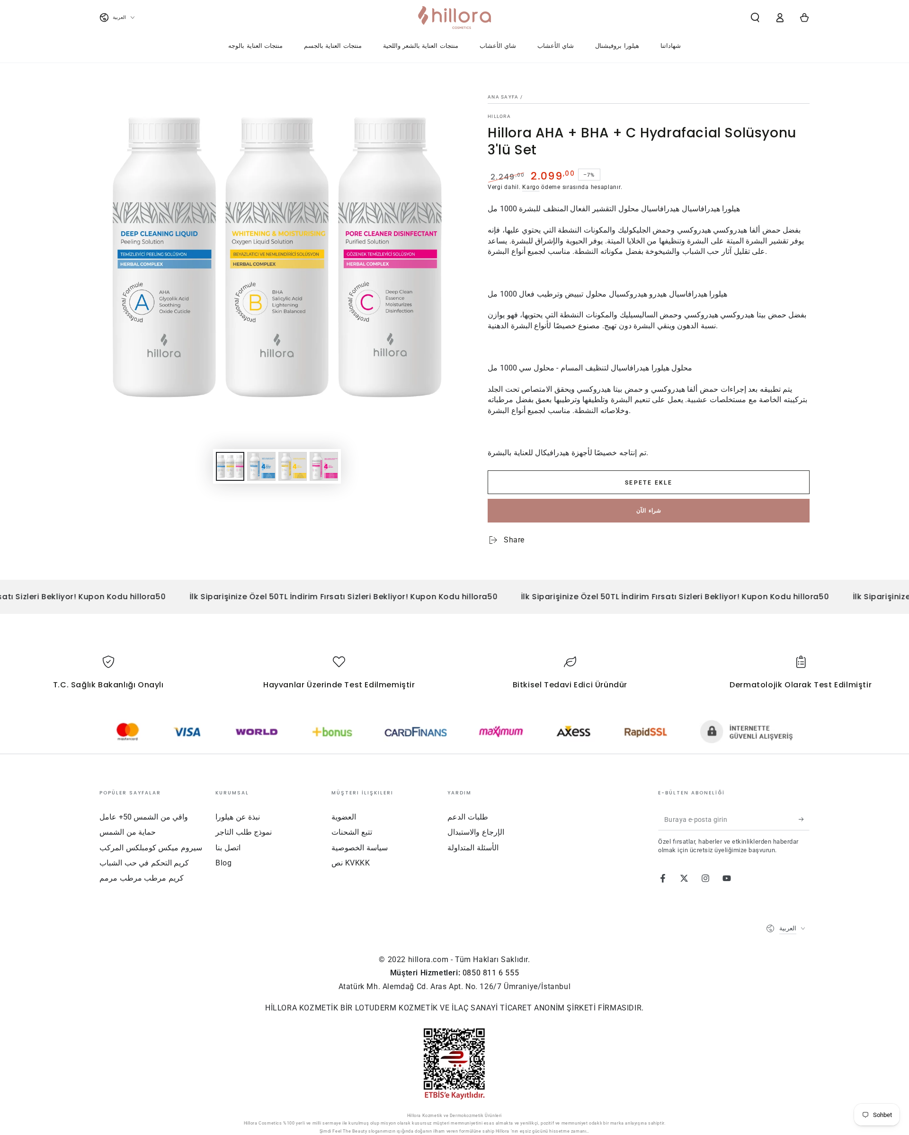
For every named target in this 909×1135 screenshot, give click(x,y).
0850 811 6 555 (491, 972)
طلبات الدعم (467, 816)
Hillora (499, 116)
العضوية (343, 816)
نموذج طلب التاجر (243, 832)
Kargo (531, 187)
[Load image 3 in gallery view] (292, 466)
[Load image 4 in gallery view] (324, 466)
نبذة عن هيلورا (237, 816)
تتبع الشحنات (351, 832)
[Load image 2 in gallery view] (261, 466)
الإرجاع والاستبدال (475, 832)
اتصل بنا (228, 847)
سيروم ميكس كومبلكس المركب (150, 847)
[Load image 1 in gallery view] (230, 466)
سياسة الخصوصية (359, 847)
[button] (755, 17)
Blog (223, 862)
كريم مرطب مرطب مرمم (141, 878)
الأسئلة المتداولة (473, 847)
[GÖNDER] (804, 819)
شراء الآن (648, 510)
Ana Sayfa (503, 96)
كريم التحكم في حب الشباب (144, 862)
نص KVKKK (350, 862)
